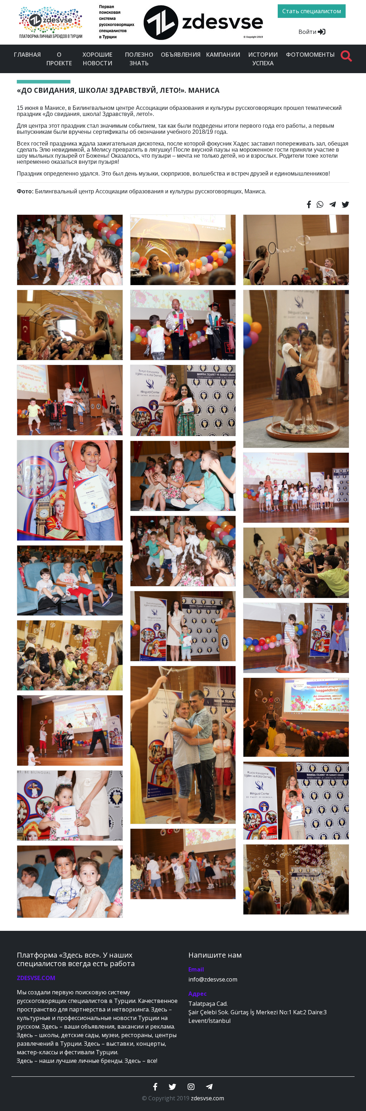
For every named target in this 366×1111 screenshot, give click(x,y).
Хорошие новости (97, 59)
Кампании (223, 55)
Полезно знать (139, 59)
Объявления (181, 55)
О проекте (59, 59)
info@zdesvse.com (212, 979)
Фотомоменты (310, 55)
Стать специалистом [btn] (311, 11)
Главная (27, 55)
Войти (308, 32)
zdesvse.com (207, 1098)
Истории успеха (263, 59)
